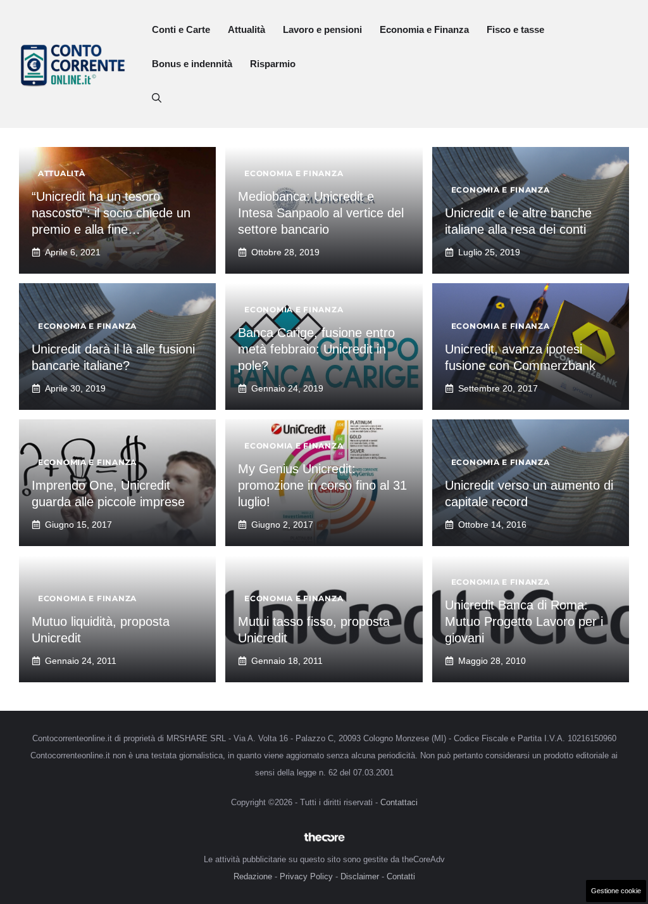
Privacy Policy (306, 876)
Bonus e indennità (192, 63)
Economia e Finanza (424, 29)
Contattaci (399, 802)
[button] (156, 98)
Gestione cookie (616, 890)
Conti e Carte (181, 29)
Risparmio (273, 63)
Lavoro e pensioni (322, 29)
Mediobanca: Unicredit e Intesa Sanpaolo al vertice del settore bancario (321, 212)
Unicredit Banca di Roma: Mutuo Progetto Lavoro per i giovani (524, 621)
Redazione (253, 876)
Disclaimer (359, 876)
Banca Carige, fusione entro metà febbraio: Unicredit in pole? (316, 349)
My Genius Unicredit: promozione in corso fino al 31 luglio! (322, 485)
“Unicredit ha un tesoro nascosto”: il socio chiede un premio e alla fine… (111, 212)
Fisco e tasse (515, 29)
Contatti (401, 876)
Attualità (246, 29)
